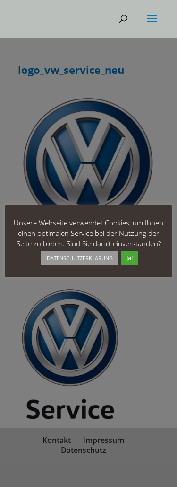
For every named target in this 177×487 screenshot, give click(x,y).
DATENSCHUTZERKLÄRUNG (80, 258)
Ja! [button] (129, 257)
